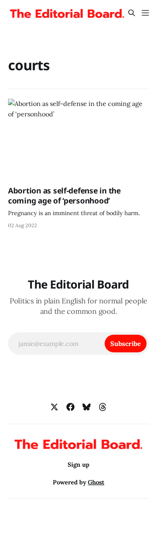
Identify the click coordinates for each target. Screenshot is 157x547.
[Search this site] (131, 12)
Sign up (78, 464)
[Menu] (145, 12)
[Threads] (103, 407)
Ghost (96, 482)
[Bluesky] (87, 407)
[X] (54, 407)
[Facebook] (70, 407)
